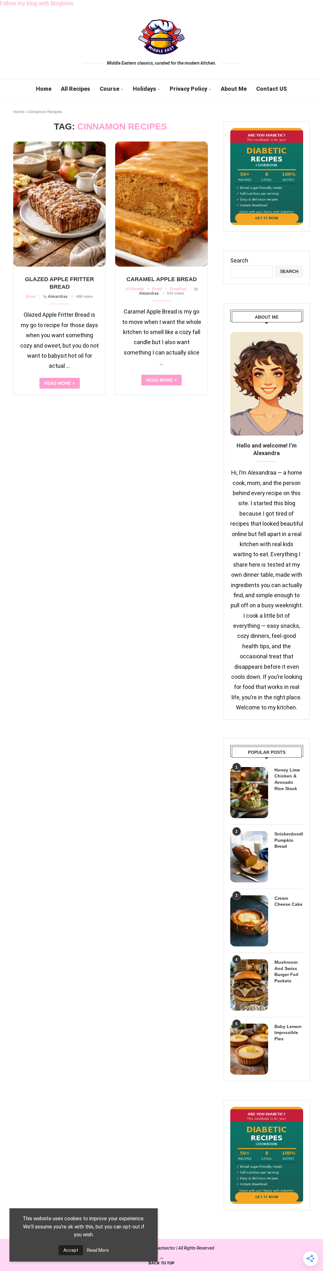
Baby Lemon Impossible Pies (288, 1032)
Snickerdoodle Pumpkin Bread (288, 840)
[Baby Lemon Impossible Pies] (249, 1049)
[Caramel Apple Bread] (161, 204)
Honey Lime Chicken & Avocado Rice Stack (287, 779)
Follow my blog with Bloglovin (36, 3)
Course (109, 88)
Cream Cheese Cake (288, 901)
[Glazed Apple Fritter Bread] (59, 204)
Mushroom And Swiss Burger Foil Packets (286, 971)
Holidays (144, 88)
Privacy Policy (188, 88)
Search (239, 260)
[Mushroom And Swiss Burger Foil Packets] (249, 984)
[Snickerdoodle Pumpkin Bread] (249, 856)
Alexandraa (58, 296)
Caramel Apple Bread (161, 279)
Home (43, 88)
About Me (234, 88)
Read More (98, 1250)
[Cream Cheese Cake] (249, 920)
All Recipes (75, 88)
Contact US (271, 88)
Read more (57, 383)
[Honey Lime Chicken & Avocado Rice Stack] (249, 792)
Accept (70, 1250)
